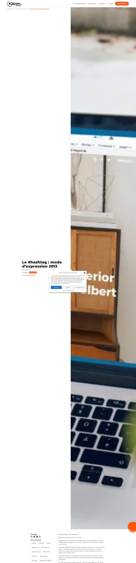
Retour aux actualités (29, 275)
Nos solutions (92, 3)
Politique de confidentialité (68, 290)
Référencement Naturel (45, 560)
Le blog (110, 3)
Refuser (68, 287)
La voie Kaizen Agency (79, 3)
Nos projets (102, 3)
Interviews (34, 556)
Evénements (46, 551)
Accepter (56, 287)
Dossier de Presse (36, 551)
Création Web (35, 547)
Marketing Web (33, 272)
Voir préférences (79, 287)
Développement (45, 547)
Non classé (34, 560)
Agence (49, 543)
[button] (84, 273)
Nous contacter (122, 3)
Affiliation (41, 543)
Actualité (34, 543)
